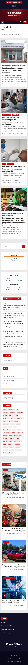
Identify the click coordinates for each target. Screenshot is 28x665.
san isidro (10, 444)
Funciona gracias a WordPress (9, 654)
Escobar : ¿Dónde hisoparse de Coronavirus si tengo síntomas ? (13, 70)
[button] (21, 22)
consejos (12, 418)
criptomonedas (13, 421)
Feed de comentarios (9, 380)
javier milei (6, 432)
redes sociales (13, 441)
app (17, 409)
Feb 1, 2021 (7, 75)
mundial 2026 (17, 435)
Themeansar (14, 655)
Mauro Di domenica (17, 75)
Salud (9, 65)
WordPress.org (7, 384)
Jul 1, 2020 (7, 225)
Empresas (6, 578)
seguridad (17, 444)
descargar (6, 424)
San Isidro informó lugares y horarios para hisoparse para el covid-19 (13, 169)
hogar (14, 430)
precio (17, 438)
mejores (5, 435)
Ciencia (4, 65)
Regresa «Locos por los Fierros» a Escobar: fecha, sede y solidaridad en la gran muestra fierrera (13, 323)
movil (10, 435)
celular (11, 415)
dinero (12, 424)
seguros (5, 447)
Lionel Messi (20, 432)
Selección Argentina (14, 447)
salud (4, 444)
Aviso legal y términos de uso (14, 661)
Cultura (5, 506)
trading (11, 450)
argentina (12, 412)
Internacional (19, 213)
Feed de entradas (8, 376)
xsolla (10, 453)
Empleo (5, 470)
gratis (10, 427)
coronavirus (20, 418)
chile (16, 415)
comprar (5, 418)
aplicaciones (11, 409)
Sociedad (22, 65)
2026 (4, 409)
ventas (5, 453)
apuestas (5, 412)
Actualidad (5, 213)
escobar (18, 424)
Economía (12, 213)
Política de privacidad (14, 659)
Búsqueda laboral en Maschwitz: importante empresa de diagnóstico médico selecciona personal (14, 305)
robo (20, 441)
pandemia (11, 438)
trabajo (5, 450)
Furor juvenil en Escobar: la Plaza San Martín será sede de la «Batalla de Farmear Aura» (14, 344)
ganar (5, 427)
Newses (23, 654)
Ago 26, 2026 (8, 497)
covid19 (5, 421)
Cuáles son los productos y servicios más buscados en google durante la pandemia (13, 220)
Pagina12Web (13, 12)
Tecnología (12, 578)
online (5, 438)
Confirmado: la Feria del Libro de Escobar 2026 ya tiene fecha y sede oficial (13, 315)
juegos (13, 432)
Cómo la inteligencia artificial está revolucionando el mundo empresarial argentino (13, 334)
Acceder (5, 373)
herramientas (7, 430)
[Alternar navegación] (17, 22)
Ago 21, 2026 (7, 569)
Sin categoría (16, 65)
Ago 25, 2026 (7, 533)
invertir (19, 430)
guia (14, 427)
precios (5, 441)
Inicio (2, 29)
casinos (5, 415)
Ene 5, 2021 (7, 173)
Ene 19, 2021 (7, 126)
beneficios (20, 412)
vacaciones (18, 450)
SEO (3, 215)
